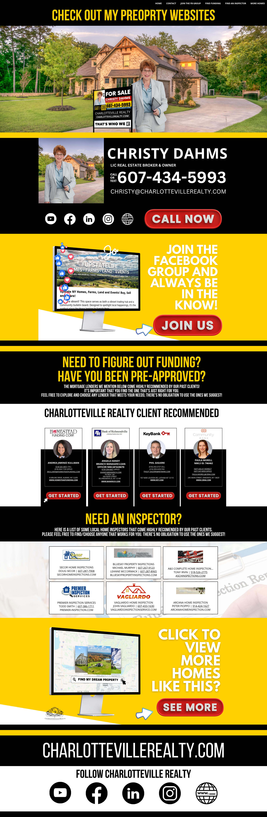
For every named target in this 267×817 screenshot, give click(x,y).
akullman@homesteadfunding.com (63, 471)
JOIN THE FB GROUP (191, 3)
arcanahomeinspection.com (190, 609)
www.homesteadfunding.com (63, 480)
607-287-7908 (86, 571)
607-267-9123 (146, 568)
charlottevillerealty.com (134, 752)
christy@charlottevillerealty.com (168, 191)
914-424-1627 (201, 606)
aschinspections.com (191, 576)
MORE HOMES (257, 3)
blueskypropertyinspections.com (133, 575)
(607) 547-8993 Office (203, 471)
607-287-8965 (148, 571)
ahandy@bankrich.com (110, 472)
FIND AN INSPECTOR (235, 3)
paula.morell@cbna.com (203, 474)
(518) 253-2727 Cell (157, 467)
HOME (158, 3)
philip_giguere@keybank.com (157, 471)
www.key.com (156, 480)
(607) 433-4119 (200, 469)
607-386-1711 (86, 606)
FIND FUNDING (213, 3)
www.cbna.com (203, 480)
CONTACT (171, 3)
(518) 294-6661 (107, 469)
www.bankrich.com (110, 481)
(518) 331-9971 (61, 467)
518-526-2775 (199, 572)
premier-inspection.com (76, 610)
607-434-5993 (171, 177)
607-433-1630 (146, 606)
